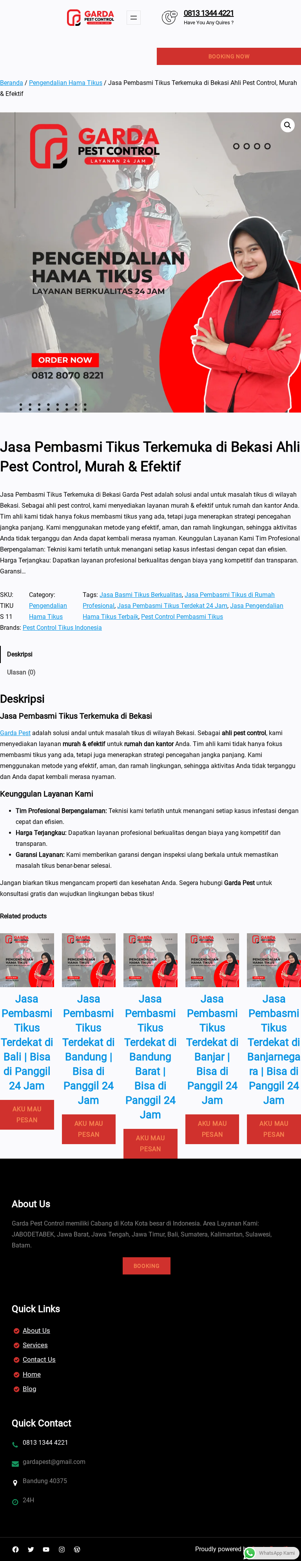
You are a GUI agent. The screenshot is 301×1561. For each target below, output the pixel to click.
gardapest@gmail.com (54, 1461)
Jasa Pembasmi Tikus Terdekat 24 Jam (172, 605)
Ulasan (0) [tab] (21, 672)
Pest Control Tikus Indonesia (62, 627)
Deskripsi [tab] (20, 654)
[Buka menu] (134, 18)
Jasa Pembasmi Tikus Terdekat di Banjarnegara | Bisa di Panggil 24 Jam (274, 1050)
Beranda (11, 83)
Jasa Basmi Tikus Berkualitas (141, 594)
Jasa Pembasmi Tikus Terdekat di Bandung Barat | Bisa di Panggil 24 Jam (150, 1057)
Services (35, 1345)
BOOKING (147, 1266)
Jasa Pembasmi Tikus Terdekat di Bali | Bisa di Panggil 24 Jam (27, 1042)
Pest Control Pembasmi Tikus (182, 616)
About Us (36, 1330)
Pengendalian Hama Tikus (65, 83)
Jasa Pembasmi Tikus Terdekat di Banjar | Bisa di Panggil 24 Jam (212, 1050)
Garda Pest (15, 733)
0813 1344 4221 (209, 13)
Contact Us (39, 1359)
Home (32, 1374)
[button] (288, 125)
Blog (29, 1389)
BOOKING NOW (229, 56)
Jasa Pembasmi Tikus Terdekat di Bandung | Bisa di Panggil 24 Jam (88, 1050)
